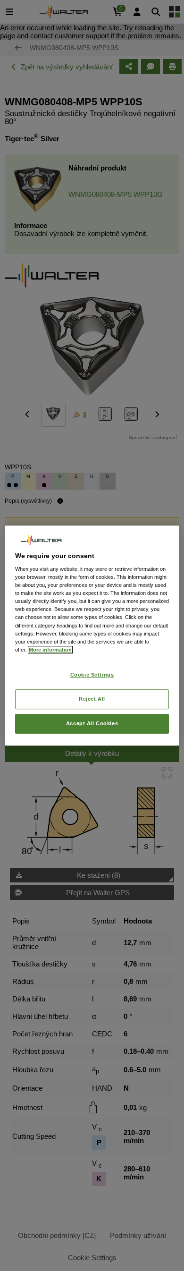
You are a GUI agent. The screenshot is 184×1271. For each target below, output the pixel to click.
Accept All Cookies (92, 723)
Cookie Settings (92, 675)
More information (50, 649)
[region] (92, 635)
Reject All (92, 699)
